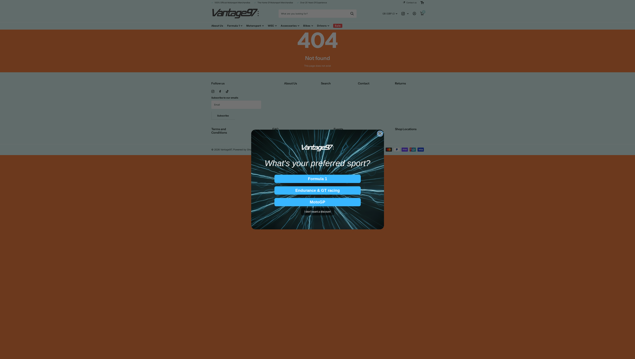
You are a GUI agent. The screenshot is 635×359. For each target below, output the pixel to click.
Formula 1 (317, 179)
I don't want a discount (317, 211)
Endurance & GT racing (317, 190)
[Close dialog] (380, 133)
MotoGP (317, 202)
